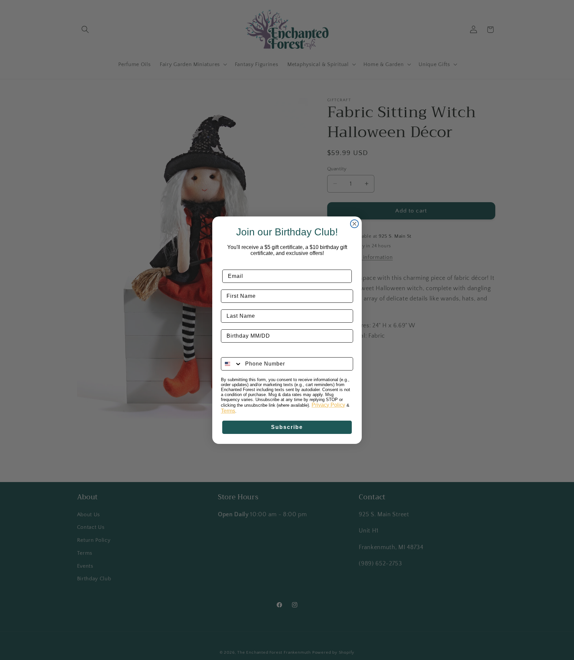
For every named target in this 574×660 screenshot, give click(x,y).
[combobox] (231, 364)
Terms (228, 411)
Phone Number (242, 352)
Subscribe (287, 427)
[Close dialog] (354, 224)
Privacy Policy (328, 405)
